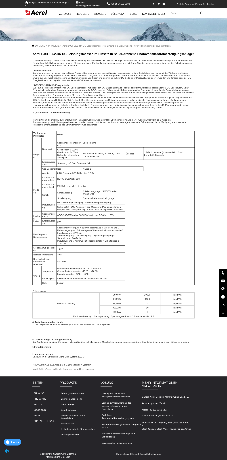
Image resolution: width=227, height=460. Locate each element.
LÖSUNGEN (118, 13)
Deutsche (189, 4)
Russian (210, 4)
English (180, 4)
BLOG (133, 13)
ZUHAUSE (65, 13)
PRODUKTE (82, 13)
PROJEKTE (100, 13)
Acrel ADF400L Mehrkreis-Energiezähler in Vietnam (65, 364)
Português (200, 4)
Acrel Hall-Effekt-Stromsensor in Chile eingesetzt (70, 369)
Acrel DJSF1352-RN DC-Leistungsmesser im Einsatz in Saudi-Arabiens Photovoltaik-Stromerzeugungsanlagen (117, 46)
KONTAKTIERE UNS (154, 13)
